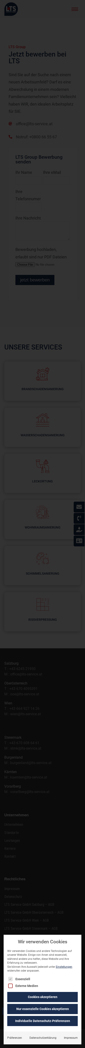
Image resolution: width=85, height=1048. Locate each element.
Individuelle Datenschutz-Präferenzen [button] (42, 1021)
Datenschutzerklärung (42, 1037)
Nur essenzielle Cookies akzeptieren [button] (42, 1009)
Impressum (71, 1037)
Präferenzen (14, 1037)
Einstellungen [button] (64, 966)
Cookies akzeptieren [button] (42, 997)
